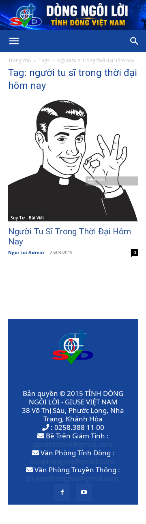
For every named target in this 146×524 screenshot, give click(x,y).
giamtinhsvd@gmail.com (72, 444)
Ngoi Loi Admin (26, 252)
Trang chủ (19, 60)
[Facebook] (62, 492)
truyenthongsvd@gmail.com (72, 478)
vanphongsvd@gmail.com (72, 461)
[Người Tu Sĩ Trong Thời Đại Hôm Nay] (73, 160)
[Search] (134, 41)
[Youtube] (84, 492)
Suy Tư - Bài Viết (27, 218)
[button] (14, 41)
